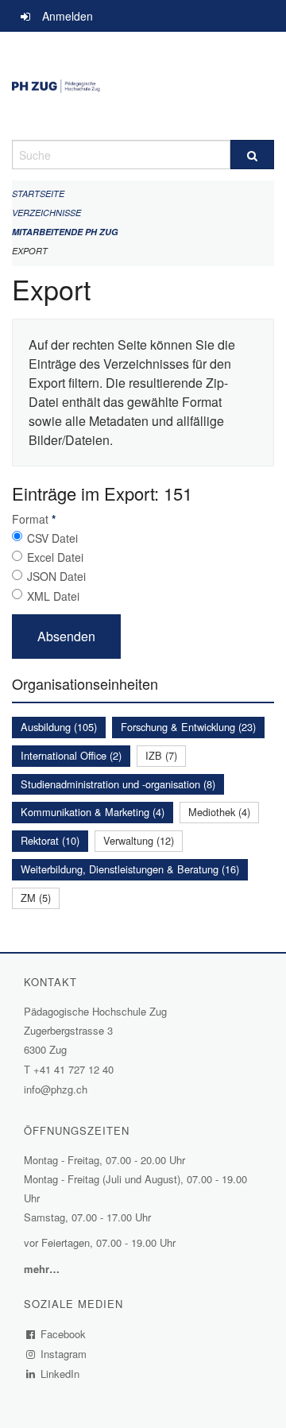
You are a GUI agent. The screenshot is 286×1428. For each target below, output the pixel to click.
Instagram (64, 1353)
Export (30, 251)
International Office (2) (71, 755)
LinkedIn (60, 1373)
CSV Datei (52, 538)
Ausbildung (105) (59, 726)
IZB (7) (161, 755)
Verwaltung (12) (138, 840)
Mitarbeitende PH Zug (65, 232)
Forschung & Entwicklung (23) (188, 726)
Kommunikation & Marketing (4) (92, 811)
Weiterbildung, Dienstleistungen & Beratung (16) (130, 869)
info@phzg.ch (55, 1089)
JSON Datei (56, 576)
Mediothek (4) (219, 811)
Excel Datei (55, 557)
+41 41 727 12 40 (73, 1069)
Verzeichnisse (46, 213)
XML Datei (53, 596)
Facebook (63, 1333)
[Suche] (252, 154)
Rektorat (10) (50, 840)
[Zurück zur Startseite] (143, 85)
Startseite (38, 193)
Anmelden (67, 16)
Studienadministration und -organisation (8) (118, 783)
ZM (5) (36, 897)
